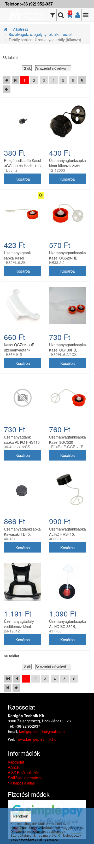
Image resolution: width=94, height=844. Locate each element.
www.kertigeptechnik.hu (36, 739)
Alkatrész (20, 29)
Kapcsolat (16, 762)
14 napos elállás (21, 783)
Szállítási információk (25, 777)
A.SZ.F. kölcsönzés (23, 772)
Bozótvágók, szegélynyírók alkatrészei (40, 34)
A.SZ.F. (14, 767)
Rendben (20, 816)
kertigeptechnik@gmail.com (42, 731)
